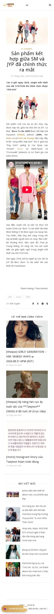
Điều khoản (33, 608)
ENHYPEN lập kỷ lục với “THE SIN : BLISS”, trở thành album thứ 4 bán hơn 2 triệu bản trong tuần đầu (35, 569)
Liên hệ (43, 608)
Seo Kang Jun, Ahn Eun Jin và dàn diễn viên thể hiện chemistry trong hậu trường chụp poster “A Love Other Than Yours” (35, 514)
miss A (10, 138)
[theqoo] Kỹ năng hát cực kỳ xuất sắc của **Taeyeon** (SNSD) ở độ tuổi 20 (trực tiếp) (26, 406)
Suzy (20, 148)
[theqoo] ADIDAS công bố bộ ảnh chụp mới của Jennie (35, 551)
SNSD (21, 134)
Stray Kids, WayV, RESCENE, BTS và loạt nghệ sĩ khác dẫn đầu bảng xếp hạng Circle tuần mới (35, 534)
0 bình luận (37, 76)
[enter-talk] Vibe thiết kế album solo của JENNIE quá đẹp (35, 494)
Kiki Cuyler (15, 303)
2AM (10, 297)
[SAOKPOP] (8, 5)
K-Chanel (27, 49)
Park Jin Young (26, 138)
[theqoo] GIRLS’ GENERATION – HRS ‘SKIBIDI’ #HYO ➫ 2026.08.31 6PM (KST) (26, 356)
